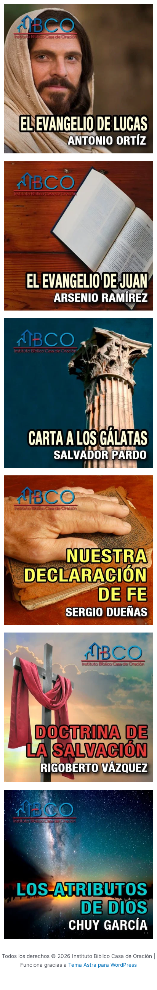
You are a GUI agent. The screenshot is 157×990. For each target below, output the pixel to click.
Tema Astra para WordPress (102, 965)
